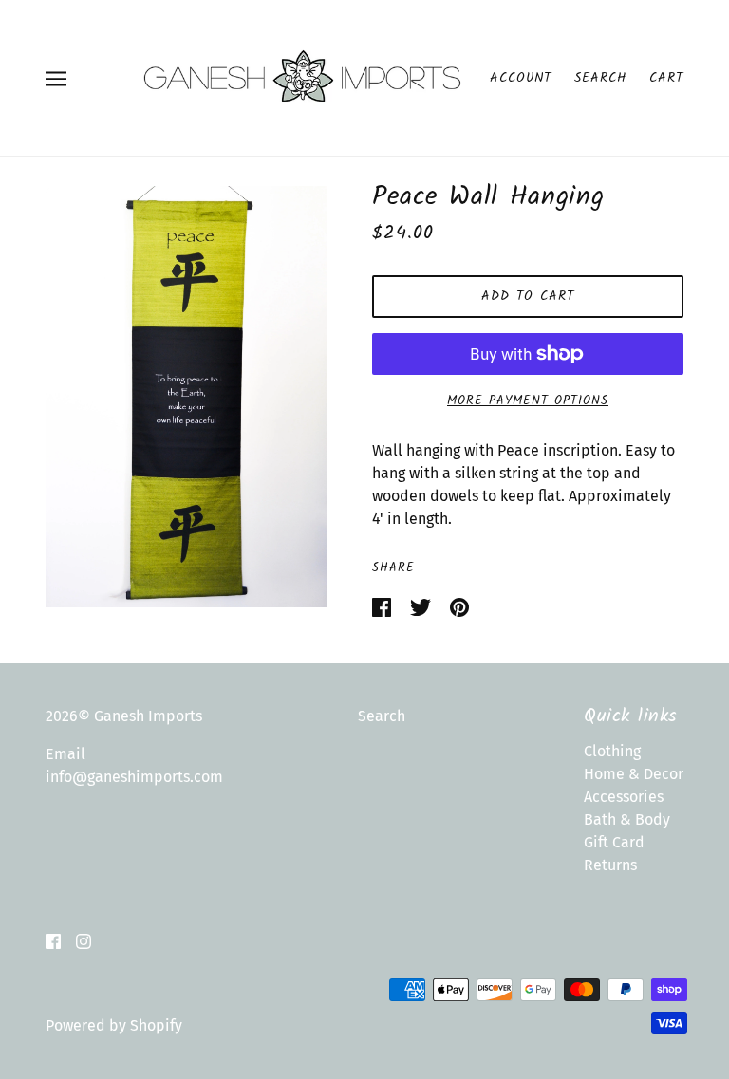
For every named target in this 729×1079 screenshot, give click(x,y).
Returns (610, 865)
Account (520, 77)
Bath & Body (627, 819)
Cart (666, 77)
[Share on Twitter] (422, 606)
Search (600, 77)
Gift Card (614, 842)
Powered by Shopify (114, 1025)
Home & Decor (633, 774)
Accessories (624, 797)
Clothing (612, 751)
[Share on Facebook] (383, 606)
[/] (301, 76)
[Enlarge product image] (186, 396)
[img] (53, 940)
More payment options (527, 401)
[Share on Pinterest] (459, 606)
